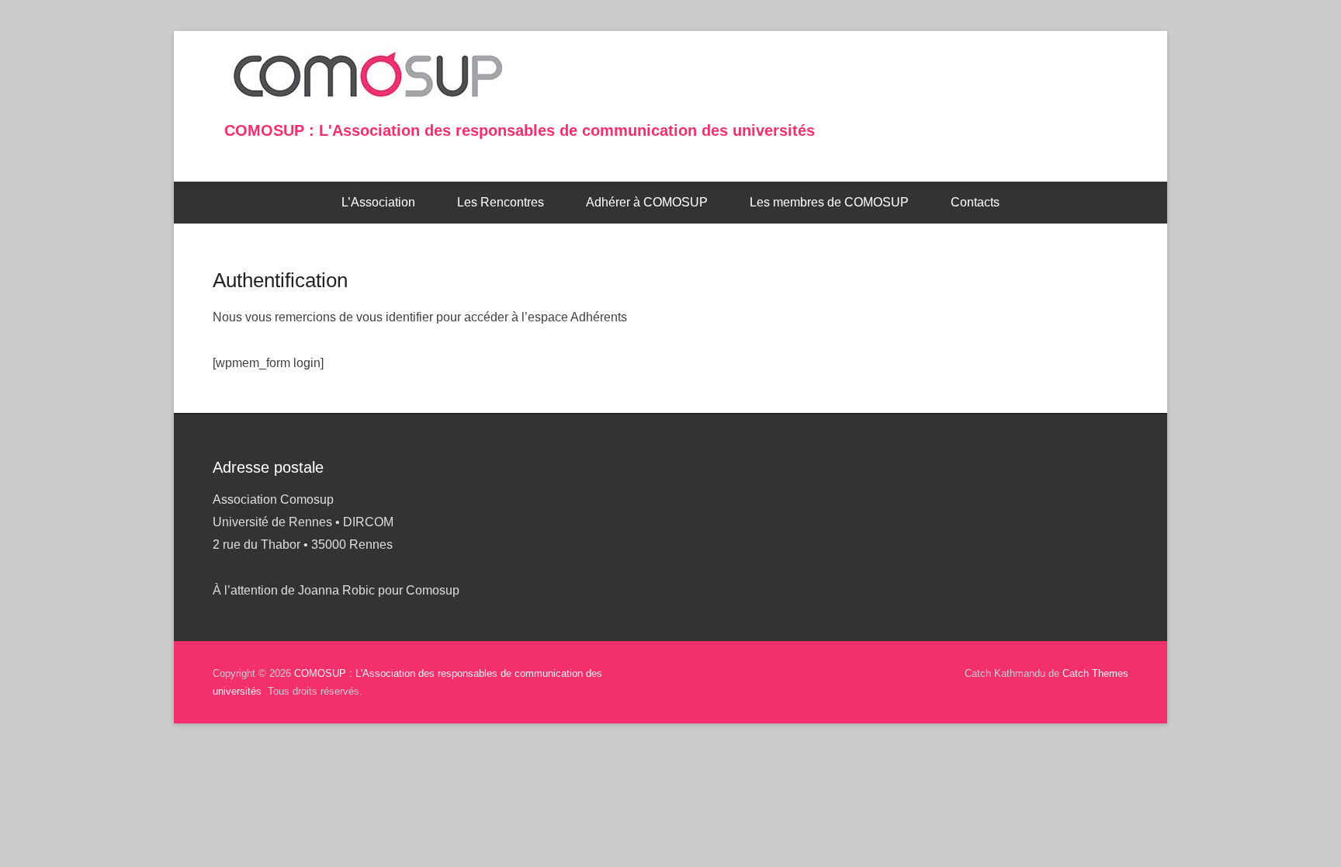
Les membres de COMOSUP (829, 202)
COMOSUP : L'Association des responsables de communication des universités (519, 130)
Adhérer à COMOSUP (647, 202)
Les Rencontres (500, 202)
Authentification (280, 280)
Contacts (975, 202)
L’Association (378, 202)
